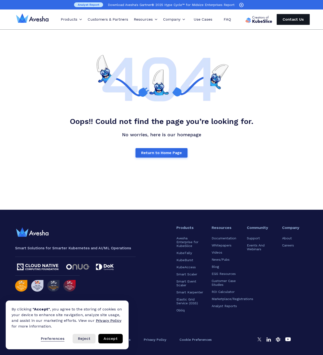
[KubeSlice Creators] (258, 19)
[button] (195, 339)
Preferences (52, 338)
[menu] (32, 232)
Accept (111, 338)
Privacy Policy (108, 320)
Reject (84, 338)
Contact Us (293, 19)
